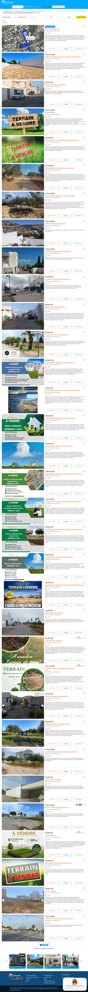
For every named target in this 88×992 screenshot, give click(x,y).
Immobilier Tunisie (7, 11)
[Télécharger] (16, 976)
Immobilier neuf (28, 6)
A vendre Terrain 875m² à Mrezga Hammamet (60, 418)
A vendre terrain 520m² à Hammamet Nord (59, 557)
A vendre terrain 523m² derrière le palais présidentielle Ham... (65, 585)
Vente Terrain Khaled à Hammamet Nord (58, 863)
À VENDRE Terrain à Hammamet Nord (57, 724)
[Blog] (68, 978)
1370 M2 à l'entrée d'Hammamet (55, 84)
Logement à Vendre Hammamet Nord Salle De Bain (65, 10)
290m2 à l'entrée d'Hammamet (55, 307)
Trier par (3, 20)
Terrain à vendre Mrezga (53, 779)
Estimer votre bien (18, 6)
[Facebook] (63, 978)
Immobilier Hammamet (19, 11)
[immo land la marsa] (39, 955)
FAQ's (45, 979)
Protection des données (49, 982)
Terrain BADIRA (50, 112)
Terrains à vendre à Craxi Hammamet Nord (59, 918)
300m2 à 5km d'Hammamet (54, 613)
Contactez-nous (47, 977)
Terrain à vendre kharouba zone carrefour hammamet (62, 57)
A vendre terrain (50, 835)
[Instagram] (72, 978)
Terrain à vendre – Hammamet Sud (56, 335)
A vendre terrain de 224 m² (53, 640)
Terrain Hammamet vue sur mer (55, 223)
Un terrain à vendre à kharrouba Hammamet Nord (61, 752)
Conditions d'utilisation (49, 981)
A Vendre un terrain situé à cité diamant (58, 251)
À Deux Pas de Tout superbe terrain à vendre (59, 168)
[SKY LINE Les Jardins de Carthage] (22, 955)
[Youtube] (70, 978)
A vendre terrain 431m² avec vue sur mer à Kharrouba (62, 390)
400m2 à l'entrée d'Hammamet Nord (57, 696)
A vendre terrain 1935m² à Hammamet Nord (59, 362)
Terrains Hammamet (31, 11)
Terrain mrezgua (50, 891)
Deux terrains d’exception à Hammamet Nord (60, 196)
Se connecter (47, 6)
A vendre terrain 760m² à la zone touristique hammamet (63, 474)
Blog (35, 6)
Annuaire (28, 979)
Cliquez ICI (59, 988)
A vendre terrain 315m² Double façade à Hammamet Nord (64, 529)
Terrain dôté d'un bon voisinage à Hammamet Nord (62, 140)
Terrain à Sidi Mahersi (52, 29)
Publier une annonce (58, 6)
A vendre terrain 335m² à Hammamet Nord (59, 446)
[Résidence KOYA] (58, 955)
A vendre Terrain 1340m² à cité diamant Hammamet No (63, 501)
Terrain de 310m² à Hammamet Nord (57, 807)
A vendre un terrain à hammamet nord (57, 279)
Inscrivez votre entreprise (32, 977)
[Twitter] (65, 978)
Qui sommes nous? (48, 975)
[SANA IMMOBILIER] (73, 955)
